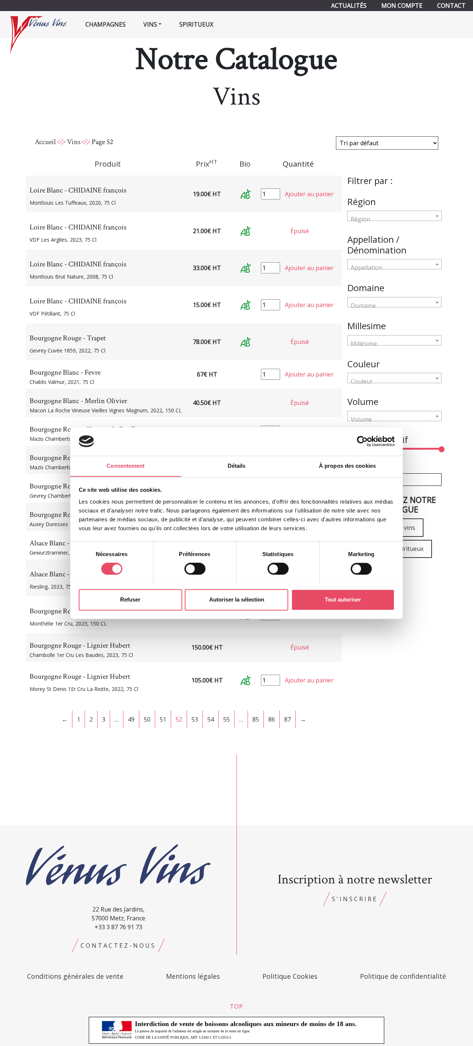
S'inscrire (355, 899)
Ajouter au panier (309, 194)
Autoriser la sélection (236, 599)
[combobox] (394, 216)
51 (163, 719)
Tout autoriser (343, 599)
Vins (74, 142)
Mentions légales (193, 976)
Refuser (130, 599)
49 (131, 719)
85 (255, 719)
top (236, 1006)
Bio (245, 164)
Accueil (45, 142)
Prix (206, 164)
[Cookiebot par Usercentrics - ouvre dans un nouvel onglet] (362, 441)
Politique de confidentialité (403, 976)
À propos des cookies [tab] (347, 466)
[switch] (194, 569)
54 (210, 719)
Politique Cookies (289, 976)
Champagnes (105, 24)
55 (226, 719)
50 (147, 719)
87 (287, 719)
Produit (108, 164)
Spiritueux (196, 24)
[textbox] (394, 219)
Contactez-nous (118, 945)
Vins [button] (150, 24)
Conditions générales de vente (75, 976)
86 (271, 719)
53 (194, 719)
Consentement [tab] (125, 466)
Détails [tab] (237, 466)
